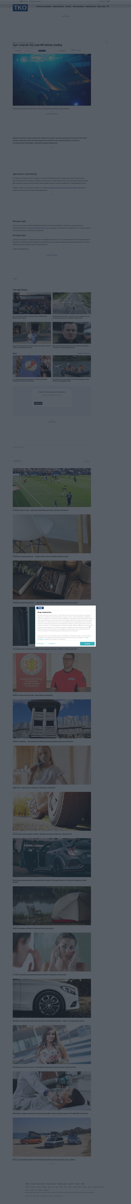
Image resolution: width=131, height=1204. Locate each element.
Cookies (47, 639)
